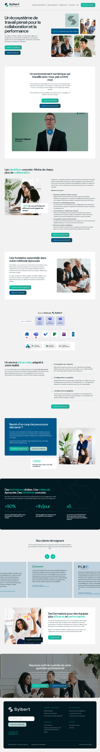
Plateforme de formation (50, 713)
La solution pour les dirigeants (77, 711)
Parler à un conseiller (12, 47)
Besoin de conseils (88, 5)
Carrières (71, 727)
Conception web (85, 744)
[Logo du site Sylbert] (12, 5)
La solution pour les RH (75, 713)
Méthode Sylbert (48, 711)
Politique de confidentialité (38, 744)
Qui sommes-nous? (74, 725)
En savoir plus (54, 637)
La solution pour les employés (77, 716)
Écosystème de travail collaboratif (53, 716)
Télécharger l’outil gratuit (18, 449)
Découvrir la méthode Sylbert (19, 287)
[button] (47, 556)
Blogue (46, 732)
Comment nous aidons (38, 5)
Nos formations (48, 725)
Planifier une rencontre (60, 235)
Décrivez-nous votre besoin (49, 106)
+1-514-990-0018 (13, 732)
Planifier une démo (12, 52)
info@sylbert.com (13, 734)
